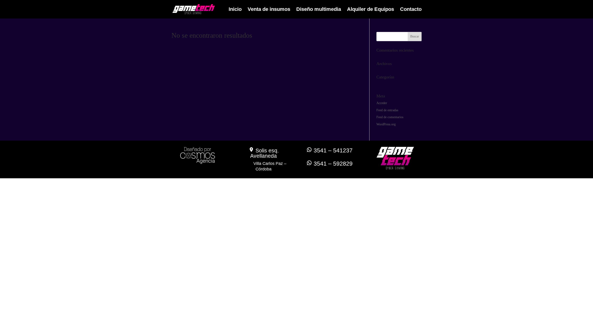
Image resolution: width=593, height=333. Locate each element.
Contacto (411, 10)
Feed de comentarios (389, 117)
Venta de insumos (269, 10)
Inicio (235, 10)
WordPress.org (386, 124)
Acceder (381, 103)
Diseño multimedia (318, 10)
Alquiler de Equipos (370, 10)
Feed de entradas (387, 110)
